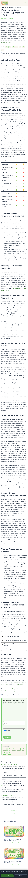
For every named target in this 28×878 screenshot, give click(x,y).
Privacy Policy (10, 873)
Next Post (13, 813)
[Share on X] (9, 47)
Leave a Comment (8, 842)
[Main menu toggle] (25, 3)
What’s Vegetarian (6, 42)
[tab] (14, 620)
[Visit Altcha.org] (23, 730)
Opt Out (20, 875)
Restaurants (15, 842)
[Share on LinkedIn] (16, 47)
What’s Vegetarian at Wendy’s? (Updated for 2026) (13, 840)
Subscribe (7, 737)
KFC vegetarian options (17, 689)
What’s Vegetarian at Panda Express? (12, 862)
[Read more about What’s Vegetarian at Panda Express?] (14, 853)
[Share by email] (23, 47)
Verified (8, 730)
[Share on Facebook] (6, 47)
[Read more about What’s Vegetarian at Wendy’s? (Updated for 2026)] (14, 831)
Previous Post (13, 810)
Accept (7, 875)
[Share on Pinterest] (13, 47)
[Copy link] (2, 50)
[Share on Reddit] (20, 47)
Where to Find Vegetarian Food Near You (13, 804)
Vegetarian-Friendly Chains (9, 802)
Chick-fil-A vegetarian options (9, 691)
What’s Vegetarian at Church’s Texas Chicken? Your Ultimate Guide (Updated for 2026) (14, 777)
